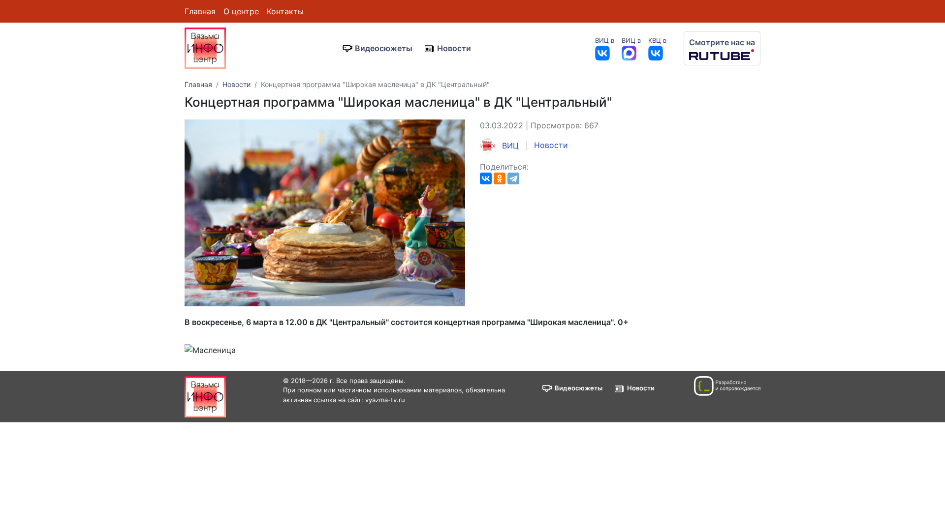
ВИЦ (509, 145)
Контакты (285, 11)
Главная (200, 11)
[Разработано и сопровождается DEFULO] (727, 386)
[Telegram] (513, 178)
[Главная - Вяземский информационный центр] (205, 47)
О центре (241, 11)
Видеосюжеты (383, 48)
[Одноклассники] (499, 178)
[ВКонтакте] (486, 178)
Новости (454, 48)
